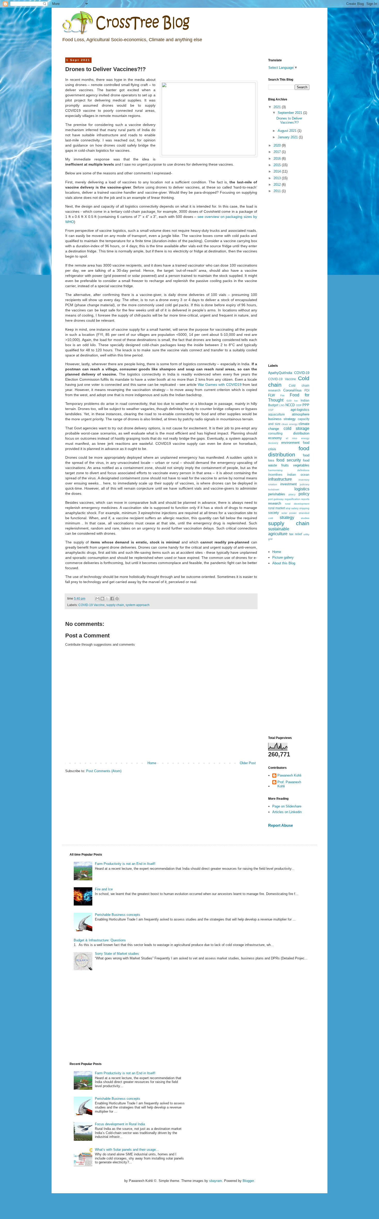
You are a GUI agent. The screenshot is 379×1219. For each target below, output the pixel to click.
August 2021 (288, 131)
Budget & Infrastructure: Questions (100, 940)
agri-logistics (300, 410)
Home (151, 763)
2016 (278, 158)
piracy (292, 494)
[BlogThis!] (102, 598)
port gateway (276, 499)
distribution (301, 433)
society (273, 513)
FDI (306, 390)
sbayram (215, 1181)
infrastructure (280, 479)
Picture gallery (283, 557)
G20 (289, 400)
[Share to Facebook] (112, 598)
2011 (278, 191)
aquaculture (276, 414)
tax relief (295, 534)
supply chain (115, 605)
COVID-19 (301, 373)
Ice (296, 400)
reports (305, 499)
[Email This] (97, 598)
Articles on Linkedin (287, 812)
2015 (278, 165)
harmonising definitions (288, 470)
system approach (138, 605)
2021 (278, 107)
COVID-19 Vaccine (91, 605)
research (274, 503)
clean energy (290, 424)
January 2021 (288, 137)
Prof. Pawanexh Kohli (289, 784)
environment (290, 443)
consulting (275, 433)
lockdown (273, 489)
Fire (282, 395)
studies (305, 518)
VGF (271, 409)
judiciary (304, 484)
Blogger (248, 1181)
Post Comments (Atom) (103, 771)
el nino (291, 438)
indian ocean (298, 474)
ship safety (292, 508)
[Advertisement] (288, 279)
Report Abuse (280, 825)
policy (304, 494)
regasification (292, 499)
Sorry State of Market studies (117, 954)
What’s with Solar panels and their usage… (127, 1150)
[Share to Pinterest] (117, 598)
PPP (305, 405)
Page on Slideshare (286, 806)
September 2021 (290, 113)
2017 (278, 152)
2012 (278, 184)
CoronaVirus (292, 390)
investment (288, 484)
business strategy (282, 419)
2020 (278, 145)
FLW (271, 395)
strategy (287, 517)
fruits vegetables (295, 465)
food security (288, 460)
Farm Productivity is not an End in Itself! (125, 864)
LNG (282, 405)
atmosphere (300, 414)
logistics (301, 489)
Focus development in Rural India (120, 1124)
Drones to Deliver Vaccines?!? (289, 120)
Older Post (248, 763)
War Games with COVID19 (220, 384)
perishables (276, 494)
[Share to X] (107, 598)
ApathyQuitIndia (280, 373)
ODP (299, 405)
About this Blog (283, 563)
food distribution (288, 451)
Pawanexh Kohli (289, 775)
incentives (275, 474)
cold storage (297, 428)
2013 (278, 178)
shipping (304, 508)
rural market (276, 508)
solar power (289, 513)
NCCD (290, 405)
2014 (278, 171)
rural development (297, 503)
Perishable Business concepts (117, 915)
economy (275, 438)
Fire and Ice (104, 889)
